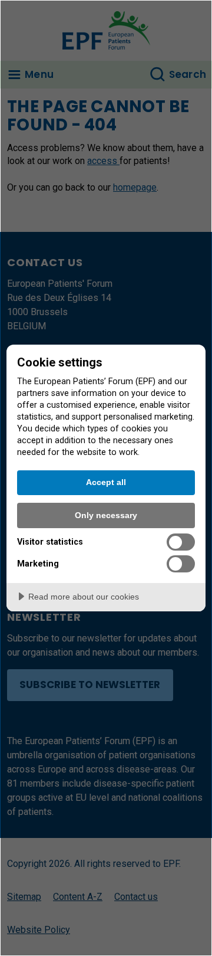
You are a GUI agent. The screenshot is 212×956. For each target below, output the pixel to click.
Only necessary (106, 515)
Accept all (106, 482)
